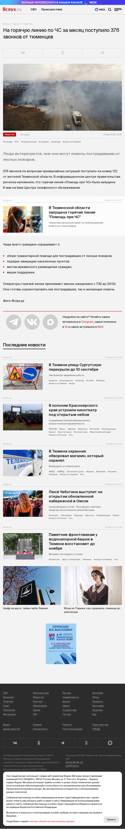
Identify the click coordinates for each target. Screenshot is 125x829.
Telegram (87, 321)
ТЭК (35, 714)
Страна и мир (69, 710)
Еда (94, 714)
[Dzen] (86, 743)
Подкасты (97, 701)
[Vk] (15, 743)
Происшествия (51, 9)
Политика (8, 701)
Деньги (66, 701)
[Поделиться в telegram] (102, 53)
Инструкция (9, 714)
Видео (6, 725)
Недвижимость (70, 697)
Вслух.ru (12, 9)
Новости (16, 24)
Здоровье (97, 710)
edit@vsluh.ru (72, 766)
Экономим (97, 693)
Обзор (95, 697)
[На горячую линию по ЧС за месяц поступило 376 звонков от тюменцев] (62, 97)
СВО (33, 9)
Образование (40, 706)
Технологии (9, 710)
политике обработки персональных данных (51, 821)
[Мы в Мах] (100, 9)
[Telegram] (62, 743)
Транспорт (8, 697)
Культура (38, 701)
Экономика (98, 706)
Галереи (37, 725)
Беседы (66, 693)
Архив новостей (11, 729)
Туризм (36, 710)
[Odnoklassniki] (39, 743)
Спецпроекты (40, 729)
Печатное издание (72, 729)
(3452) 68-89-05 (74, 762)
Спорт (6, 706)
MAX (100, 326)
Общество (27, 24)
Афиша (66, 706)
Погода (66, 714)
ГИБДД (96, 729)
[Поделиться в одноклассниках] (62, 53)
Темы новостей (100, 725)
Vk (66, 326)
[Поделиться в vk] (23, 53)
